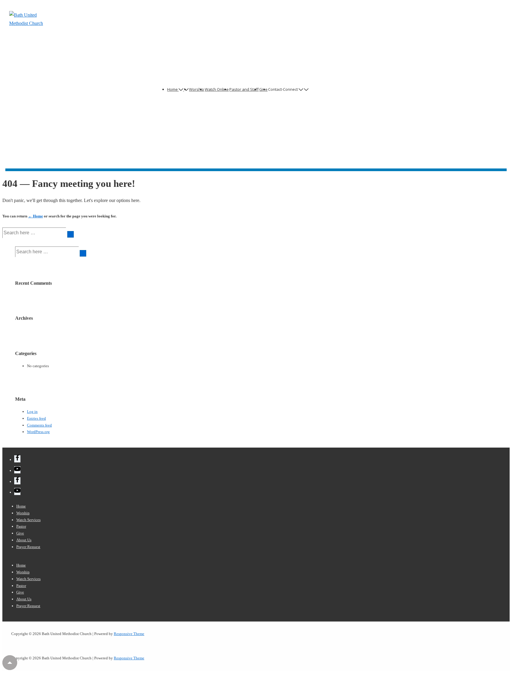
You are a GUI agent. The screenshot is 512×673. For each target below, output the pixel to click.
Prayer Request (28, 547)
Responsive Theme (129, 633)
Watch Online (217, 89)
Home (172, 89)
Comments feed (39, 425)
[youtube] (17, 469)
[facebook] (17, 458)
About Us (23, 540)
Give (20, 533)
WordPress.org (38, 431)
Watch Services (28, 520)
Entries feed (36, 418)
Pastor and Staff (244, 89)
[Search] (70, 234)
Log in (32, 411)
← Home (35, 216)
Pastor (21, 526)
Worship (196, 89)
